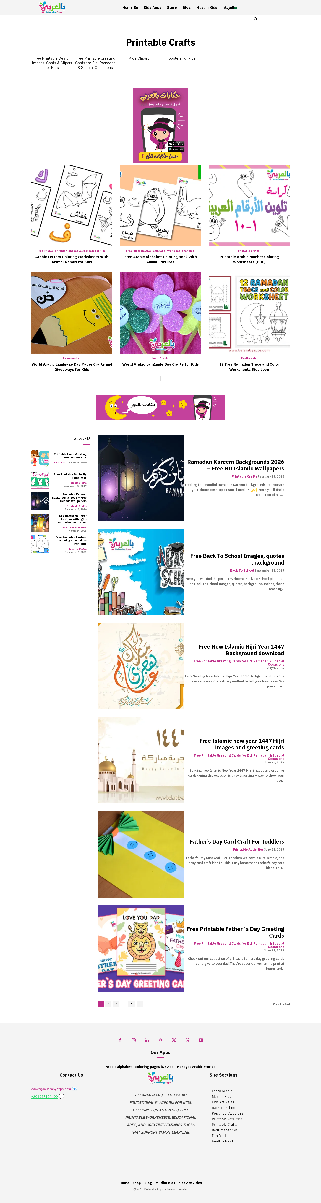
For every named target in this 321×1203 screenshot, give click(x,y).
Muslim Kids (248, 358)
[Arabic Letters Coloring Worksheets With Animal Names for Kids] (71, 205)
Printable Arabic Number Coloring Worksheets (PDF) (249, 259)
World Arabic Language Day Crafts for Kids (160, 364)
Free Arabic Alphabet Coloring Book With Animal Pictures (160, 259)
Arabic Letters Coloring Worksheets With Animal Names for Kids (71, 259)
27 (131, 1003)
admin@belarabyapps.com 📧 (54, 1089)
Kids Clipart (139, 58)
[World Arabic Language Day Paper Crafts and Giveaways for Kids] (71, 313)
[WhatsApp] (187, 1041)
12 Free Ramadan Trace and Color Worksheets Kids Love (249, 367)
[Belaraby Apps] (52, 7)
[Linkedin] (147, 1041)
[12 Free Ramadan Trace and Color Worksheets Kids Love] (249, 313)
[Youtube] (201, 1041)
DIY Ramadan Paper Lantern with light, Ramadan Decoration (72, 519)
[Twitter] (174, 1041)
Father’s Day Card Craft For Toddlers (237, 841)
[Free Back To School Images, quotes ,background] (141, 572)
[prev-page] (157, 378)
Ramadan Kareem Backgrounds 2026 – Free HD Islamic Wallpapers (69, 497)
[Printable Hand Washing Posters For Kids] (40, 458)
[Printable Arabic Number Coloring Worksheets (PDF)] (249, 205)
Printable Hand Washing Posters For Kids (70, 455)
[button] (256, 19)
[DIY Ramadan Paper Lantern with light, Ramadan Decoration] (40, 523)
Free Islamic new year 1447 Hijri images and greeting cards (242, 744)
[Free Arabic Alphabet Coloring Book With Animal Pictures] (160, 205)
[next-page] (162, 378)
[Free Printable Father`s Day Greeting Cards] (141, 948)
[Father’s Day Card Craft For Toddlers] (141, 854)
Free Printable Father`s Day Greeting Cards (235, 932)
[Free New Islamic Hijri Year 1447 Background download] (141, 666)
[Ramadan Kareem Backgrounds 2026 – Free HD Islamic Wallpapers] (40, 501)
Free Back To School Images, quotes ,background (237, 559)
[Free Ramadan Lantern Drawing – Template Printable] (40, 544)
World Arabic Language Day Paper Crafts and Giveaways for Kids (72, 367)
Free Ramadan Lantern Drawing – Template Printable (71, 540)
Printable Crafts (248, 251)
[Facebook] (120, 1041)
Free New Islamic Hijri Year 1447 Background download (241, 649)
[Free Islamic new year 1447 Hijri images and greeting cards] (141, 760)
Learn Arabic (71, 358)
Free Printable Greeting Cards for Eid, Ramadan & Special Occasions (95, 63)
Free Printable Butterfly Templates (70, 476)
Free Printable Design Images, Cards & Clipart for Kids (52, 63)
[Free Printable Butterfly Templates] (40, 480)
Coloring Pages (77, 549)
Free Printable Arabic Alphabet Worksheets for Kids (71, 251)
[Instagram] (134, 1041)
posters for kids (182, 58)
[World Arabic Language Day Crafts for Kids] (160, 313)
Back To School (242, 570)
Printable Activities (75, 527)
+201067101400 (44, 1097)
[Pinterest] (160, 1041)
